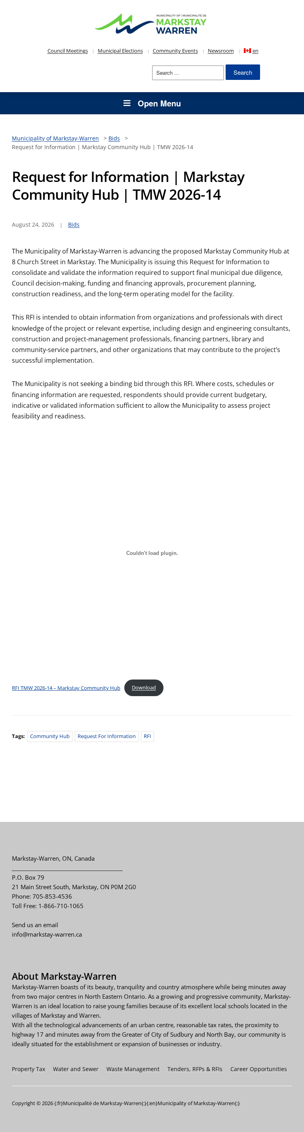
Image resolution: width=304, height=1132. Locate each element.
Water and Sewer (76, 1069)
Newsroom (221, 50)
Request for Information (107, 736)
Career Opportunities (258, 1069)
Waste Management (133, 1069)
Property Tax (28, 1069)
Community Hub (50, 736)
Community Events (175, 50)
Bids (74, 224)
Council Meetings (68, 50)
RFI (147, 736)
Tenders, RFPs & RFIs (194, 1069)
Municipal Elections (120, 50)
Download (144, 687)
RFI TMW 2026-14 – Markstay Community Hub (66, 687)
